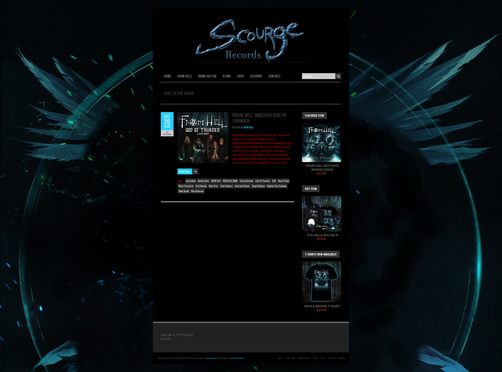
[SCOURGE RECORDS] (251, 17)
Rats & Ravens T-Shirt (322, 306)
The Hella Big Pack (322, 235)
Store (226, 76)
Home (167, 76)
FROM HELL (248, 127)
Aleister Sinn (203, 180)
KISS (274, 180)
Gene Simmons (246, 180)
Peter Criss (213, 186)
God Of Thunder (263, 180)
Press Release (226, 186)
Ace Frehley (191, 180)
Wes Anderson (197, 191)
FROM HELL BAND (230, 180)
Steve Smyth (184, 191)
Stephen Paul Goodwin (276, 186)
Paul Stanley (201, 186)
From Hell (184, 76)
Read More (184, 171)
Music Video (283, 180)
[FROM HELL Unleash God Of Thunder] (202, 114)
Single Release (258, 186)
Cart (240, 76)
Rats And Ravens (242, 186)
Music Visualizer (186, 186)
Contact (274, 76)
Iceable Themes (237, 358)
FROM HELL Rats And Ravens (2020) (322, 167)
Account (256, 76)
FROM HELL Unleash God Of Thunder (259, 117)
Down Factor (207, 76)
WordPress (211, 358)
